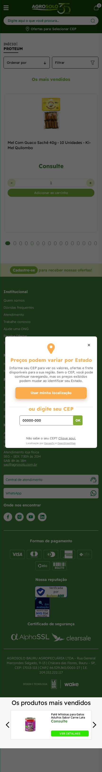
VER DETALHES (70, 733)
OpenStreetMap (66, 443)
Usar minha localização (51, 393)
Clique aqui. (67, 438)
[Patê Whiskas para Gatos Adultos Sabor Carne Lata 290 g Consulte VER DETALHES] (30, 735)
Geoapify (49, 443)
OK (77, 420)
